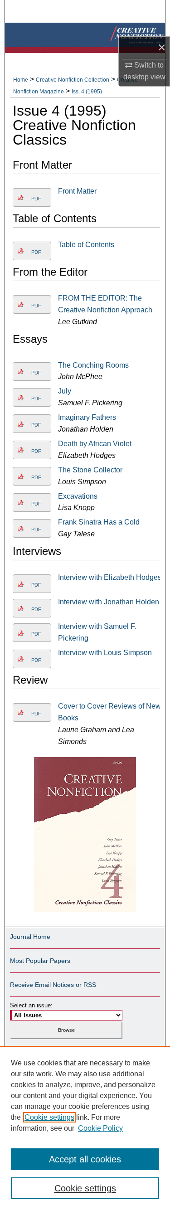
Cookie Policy (100, 1128)
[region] (85, 1128)
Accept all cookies (85, 1159)
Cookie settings (49, 1117)
